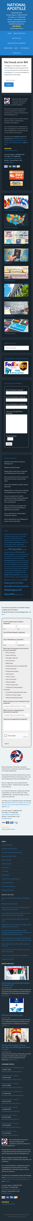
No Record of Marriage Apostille (11, 562)
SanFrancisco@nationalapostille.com (12, 1087)
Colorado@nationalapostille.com (11, 1127)
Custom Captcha (11, 436)
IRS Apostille (11, 558)
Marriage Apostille (10, 560)
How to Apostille (6, 860)
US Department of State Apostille (15, 582)
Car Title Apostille (22, 536)
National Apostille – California (10, 1075)
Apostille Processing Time (16, 24)
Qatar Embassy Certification (22, 564)
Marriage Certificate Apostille (22, 560)
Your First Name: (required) (15, 390)
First (4, 629)
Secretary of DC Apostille (11, 570)
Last (18, 629)
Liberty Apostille (6, 863)
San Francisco (13, 140)
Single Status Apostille (12, 574)
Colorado (20, 140)
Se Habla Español (9, 162)
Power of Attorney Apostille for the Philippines (15, 955)
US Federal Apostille (21, 586)
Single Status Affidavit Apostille (17, 572)
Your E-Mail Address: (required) (16, 404)
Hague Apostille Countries (9, 856)
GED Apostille (24, 554)
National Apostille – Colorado (10, 1123)
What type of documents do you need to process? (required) (16, 649)
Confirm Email (20, 645)
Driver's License (10, 676)
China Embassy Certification (20, 540)
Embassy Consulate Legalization (13, 245)
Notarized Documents (12, 671)
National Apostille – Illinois (9, 1115)
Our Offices (7, 298)
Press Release (5, 875)
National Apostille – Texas (9, 1131)
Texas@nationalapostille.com (10, 1135)
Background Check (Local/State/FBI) (16, 666)
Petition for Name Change (13, 695)
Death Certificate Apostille (14, 544)
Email (4, 645)
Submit (9, 444)
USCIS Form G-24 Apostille (18, 579)
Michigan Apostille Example (12, 467)
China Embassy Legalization (12, 542)
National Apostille (16, 7)
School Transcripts (11, 679)
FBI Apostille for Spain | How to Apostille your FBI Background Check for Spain (16, 1047)
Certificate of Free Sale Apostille (11, 538)
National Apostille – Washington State (13, 1067)
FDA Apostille (20, 552)
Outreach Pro (19, 1214)
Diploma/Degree (10, 682)
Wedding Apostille (19, 594)
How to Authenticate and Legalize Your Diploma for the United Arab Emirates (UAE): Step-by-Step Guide (15, 507)
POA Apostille (21, 562)
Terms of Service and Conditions (11, 879)
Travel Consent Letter (12, 684)
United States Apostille (11, 227)
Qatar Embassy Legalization (10, 566)
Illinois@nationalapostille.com (10, 1119)
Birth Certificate (10, 652)
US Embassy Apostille (8, 890)
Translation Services (10, 333)
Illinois (11, 142)
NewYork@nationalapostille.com (11, 1103)
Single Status (9, 663)
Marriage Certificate (12, 658)
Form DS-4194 (17, 554)
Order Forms (5, 867)
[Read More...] (5, 995)
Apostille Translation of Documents (12, 852)
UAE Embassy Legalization (15, 576)
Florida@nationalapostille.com (10, 1111)
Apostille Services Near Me (9, 848)
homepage (7, 70)
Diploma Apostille (14, 546)
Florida (6, 142)
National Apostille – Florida (9, 1107)
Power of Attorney (11, 668)
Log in (23, 1216)
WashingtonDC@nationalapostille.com (13, 1095)
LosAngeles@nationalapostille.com (12, 1079)
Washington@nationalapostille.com (12, 1071)
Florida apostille (9, 554)
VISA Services (8, 263)
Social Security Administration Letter (16, 692)
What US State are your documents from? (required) (16, 702)
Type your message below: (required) (14, 412)
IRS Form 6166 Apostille (19, 558)
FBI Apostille (14, 549)
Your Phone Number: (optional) (15, 397)
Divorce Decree (10, 660)
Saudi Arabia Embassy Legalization (20, 568)
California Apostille (13, 536)
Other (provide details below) (14, 697)
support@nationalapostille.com (16, 21)
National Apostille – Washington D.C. (12, 1091)
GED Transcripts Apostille (17, 556)
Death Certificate (11, 655)
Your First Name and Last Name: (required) (13, 622)
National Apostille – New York (10, 1099)
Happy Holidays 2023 (7, 959)
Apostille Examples (7, 845)
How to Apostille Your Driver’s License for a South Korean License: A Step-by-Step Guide (16, 479)
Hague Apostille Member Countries (14, 210)
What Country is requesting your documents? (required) (13, 711)
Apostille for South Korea (11, 534)
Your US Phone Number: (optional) (14, 632)
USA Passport (10, 674)
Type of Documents (9, 280)
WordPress (18, 1216)
